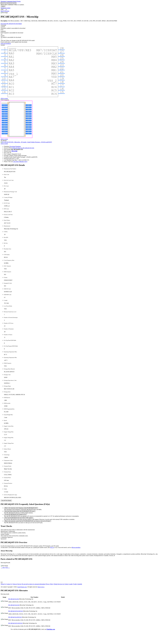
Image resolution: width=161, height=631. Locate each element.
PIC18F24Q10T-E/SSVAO (15, 611)
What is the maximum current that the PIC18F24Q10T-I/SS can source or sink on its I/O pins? (27, 521)
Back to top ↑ (41, 587)
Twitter (75, 584)
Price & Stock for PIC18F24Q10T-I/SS (23, 148)
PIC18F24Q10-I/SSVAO (15, 617)
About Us (3, 584)
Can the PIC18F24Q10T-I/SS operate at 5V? (15, 514)
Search (3, 6)
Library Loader (69, 584)
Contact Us (9, 584)
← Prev (3, 567)
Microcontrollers (76, 547)
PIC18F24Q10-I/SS (13, 599)
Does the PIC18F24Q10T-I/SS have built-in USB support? (19, 517)
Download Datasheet (15, 146)
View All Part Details (6, 500)
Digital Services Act (59, 584)
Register (7, 11)
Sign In (3, 11)
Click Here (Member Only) (20, 161)
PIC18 (52, 547)
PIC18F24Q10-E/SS (14, 605)
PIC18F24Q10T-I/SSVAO (15, 623)
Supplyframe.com (22, 587)
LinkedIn (79, 584)
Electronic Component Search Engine (11, 1)
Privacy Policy (49, 584)
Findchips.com (51, 629)
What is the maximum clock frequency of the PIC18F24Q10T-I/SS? (21, 508)
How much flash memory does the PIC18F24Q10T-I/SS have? (20, 511)
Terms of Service (16, 584)
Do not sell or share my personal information (33, 584)
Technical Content (5, 8)
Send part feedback (6, 43)
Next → (7, 567)
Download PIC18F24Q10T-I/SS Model (11, 23)
